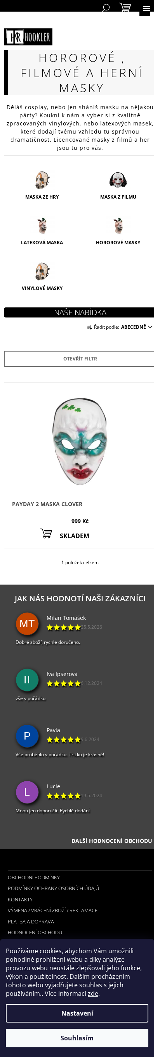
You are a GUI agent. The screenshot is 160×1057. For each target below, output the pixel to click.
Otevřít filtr (80, 358)
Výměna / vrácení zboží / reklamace (52, 910)
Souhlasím (77, 1038)
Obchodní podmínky (34, 877)
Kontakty (20, 899)
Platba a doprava (31, 921)
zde (93, 993)
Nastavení (77, 1013)
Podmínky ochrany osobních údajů (53, 888)
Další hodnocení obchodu (111, 840)
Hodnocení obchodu (35, 932)
